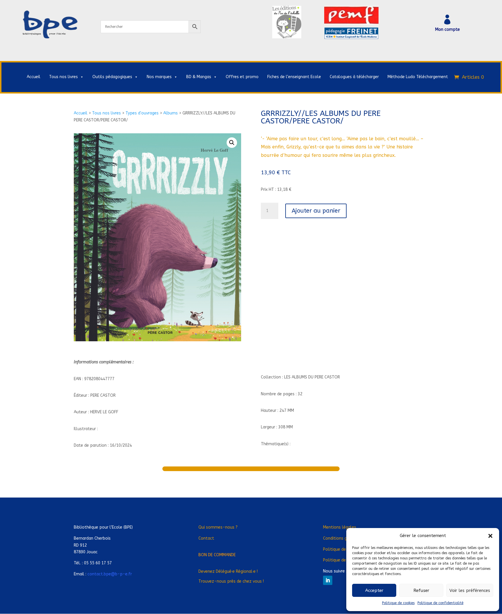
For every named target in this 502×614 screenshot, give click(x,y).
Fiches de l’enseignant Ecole (294, 76)
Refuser (421, 590)
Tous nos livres (63, 76)
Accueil (33, 76)
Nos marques (159, 76)
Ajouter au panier (316, 210)
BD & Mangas (198, 76)
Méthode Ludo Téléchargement (418, 76)
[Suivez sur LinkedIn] (327, 580)
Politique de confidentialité (440, 603)
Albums (170, 113)
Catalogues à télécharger (354, 76)
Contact (206, 538)
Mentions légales (339, 527)
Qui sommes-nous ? (218, 527)
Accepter (374, 590)
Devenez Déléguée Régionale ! (228, 571)
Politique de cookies (398, 603)
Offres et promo (242, 76)
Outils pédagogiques (112, 76)
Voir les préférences (469, 590)
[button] (490, 536)
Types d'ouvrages (142, 113)
